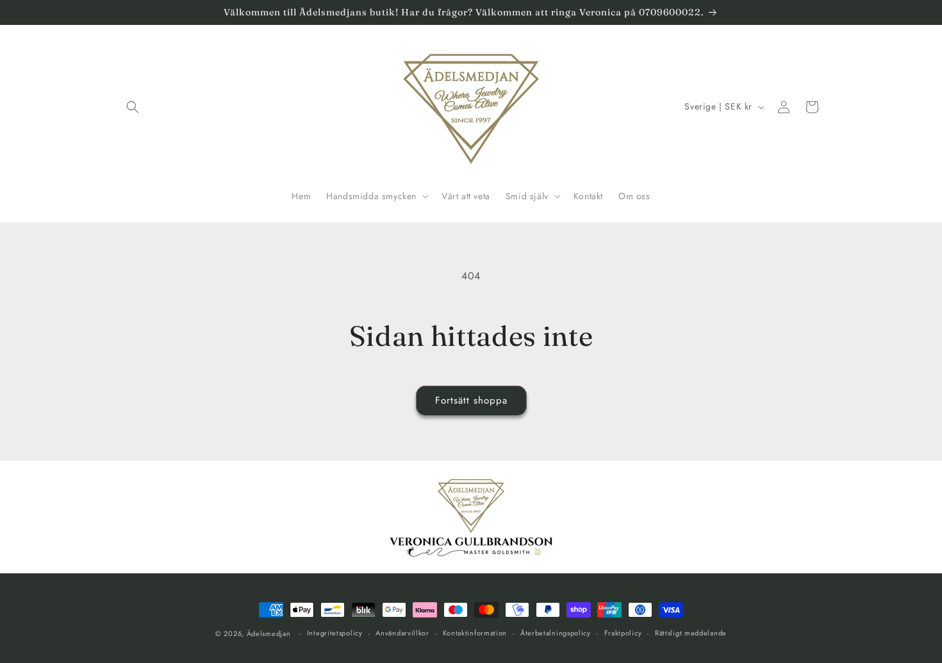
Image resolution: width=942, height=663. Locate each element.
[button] (133, 107)
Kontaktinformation (475, 633)
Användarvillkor (402, 633)
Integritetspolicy (335, 633)
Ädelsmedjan (269, 633)
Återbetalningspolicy (555, 633)
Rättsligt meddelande (691, 633)
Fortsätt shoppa (471, 400)
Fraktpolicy (623, 633)
